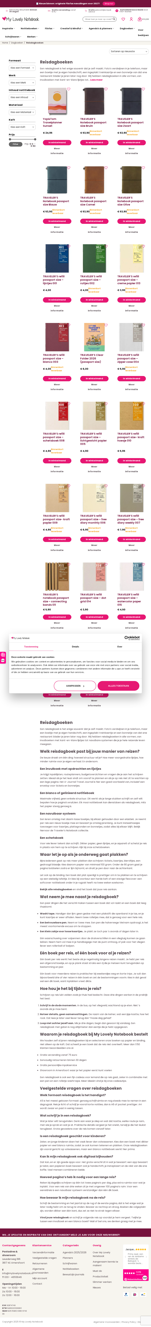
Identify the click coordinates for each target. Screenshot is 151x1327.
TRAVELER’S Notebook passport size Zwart (130, 122)
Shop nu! (109, 3)
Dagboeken (126, 28)
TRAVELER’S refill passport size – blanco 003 (54, 358)
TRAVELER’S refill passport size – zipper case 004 (128, 358)
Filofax (48, 28)
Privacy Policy (129, 1322)
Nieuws (97, 1287)
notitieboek (95, 802)
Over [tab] (119, 646)
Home (5, 42)
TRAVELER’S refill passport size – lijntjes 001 (54, 280)
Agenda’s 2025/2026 (74, 1252)
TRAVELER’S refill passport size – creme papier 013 (128, 280)
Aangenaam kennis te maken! (105, 1263)
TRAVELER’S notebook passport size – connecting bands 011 (56, 600)
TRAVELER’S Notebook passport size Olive (130, 201)
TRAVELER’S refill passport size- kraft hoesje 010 (130, 437)
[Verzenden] (113, 19)
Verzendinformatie (43, 1252)
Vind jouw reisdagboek (54, 1217)
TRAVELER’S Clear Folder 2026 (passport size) (91, 358)
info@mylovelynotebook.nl (17, 1273)
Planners (68, 1258)
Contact (37, 1283)
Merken (31, 36)
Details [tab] (75, 646)
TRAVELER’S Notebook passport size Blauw (56, 201)
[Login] (131, 19)
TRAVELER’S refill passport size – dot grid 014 (93, 598)
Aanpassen (73, 686)
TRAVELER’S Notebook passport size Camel (93, 201)
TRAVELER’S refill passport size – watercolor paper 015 (129, 600)
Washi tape (47, 913)
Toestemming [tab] (31, 646)
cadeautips (119, 1081)
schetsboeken (101, 847)
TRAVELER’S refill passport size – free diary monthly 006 (93, 519)
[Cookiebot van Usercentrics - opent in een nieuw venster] (127, 638)
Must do (97, 1271)
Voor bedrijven (143, 32)
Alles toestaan (118, 686)
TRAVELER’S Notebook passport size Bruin (93, 122)
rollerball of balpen (63, 945)
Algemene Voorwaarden (40, 1270)
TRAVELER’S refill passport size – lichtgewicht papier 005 (93, 439)
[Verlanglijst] (123, 19)
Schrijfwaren (12, 36)
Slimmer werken (102, 1282)
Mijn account (39, 1278)
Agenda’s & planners (100, 28)
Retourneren (39, 1263)
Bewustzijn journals (73, 1274)
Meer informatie (57, 151)
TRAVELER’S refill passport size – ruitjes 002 (91, 280)
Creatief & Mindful (70, 28)
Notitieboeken (29, 28)
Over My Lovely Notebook (101, 1254)
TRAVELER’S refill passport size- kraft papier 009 (56, 519)
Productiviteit (100, 1276)
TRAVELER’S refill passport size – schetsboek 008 (54, 437)
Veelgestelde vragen (44, 1258)
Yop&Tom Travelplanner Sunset (52, 122)
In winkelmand (57, 142)
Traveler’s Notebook (66, 830)
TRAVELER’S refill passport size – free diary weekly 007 (130, 519)
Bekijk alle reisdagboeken (56, 889)
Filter (15, 144)
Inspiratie (7, 28)
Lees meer (96, 80)
